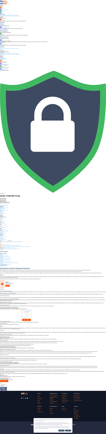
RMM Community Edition (77, 397)
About (75, 408)
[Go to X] (23, 398)
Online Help (23, 246)
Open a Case (15, 246)
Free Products (77, 393)
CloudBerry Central (16, 248)
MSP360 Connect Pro (65, 398)
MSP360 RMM (20, 241)
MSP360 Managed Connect (53, 401)
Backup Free (7, 245)
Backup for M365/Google (8, 241)
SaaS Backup (63, 397)
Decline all (68, 430)
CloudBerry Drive (9, 15)
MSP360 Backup (2, 241)
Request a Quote (6, 54)
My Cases (11, 246)
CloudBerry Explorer (3, 15)
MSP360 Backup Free (77, 395)
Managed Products (53, 393)
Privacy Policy (66, 419)
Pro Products (64, 393)
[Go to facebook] (21, 398)
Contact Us (1, 54)
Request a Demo (12, 54)
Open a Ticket (52, 413)
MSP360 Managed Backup (53, 395)
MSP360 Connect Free (77, 398)
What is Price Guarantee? (4, 205)
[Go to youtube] (27, 398)
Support (2, 246)
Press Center (63, 408)
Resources (39, 397)
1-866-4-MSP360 (7, 247)
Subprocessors (37, 420)
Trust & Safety (27, 246)
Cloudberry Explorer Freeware (78, 400)
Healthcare (39, 408)
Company (39, 400)
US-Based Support (7, 246)
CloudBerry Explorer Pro (65, 400)
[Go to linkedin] (25, 398)
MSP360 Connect (15, 241)
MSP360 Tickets (15, 15)
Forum (51, 411)
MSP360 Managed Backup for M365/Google (54, 397)
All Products (18, 54)
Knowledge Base (19, 246)
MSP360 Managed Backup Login (8, 248)
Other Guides (2, 249)
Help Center (51, 408)
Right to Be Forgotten (77, 416)
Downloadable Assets (3, 265)
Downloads (3, 245)
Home (38, 395)
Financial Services (40, 411)
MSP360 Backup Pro (64, 395)
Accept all (61, 430)
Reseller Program (76, 411)
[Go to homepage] (3, 2)
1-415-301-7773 (13, 247)
